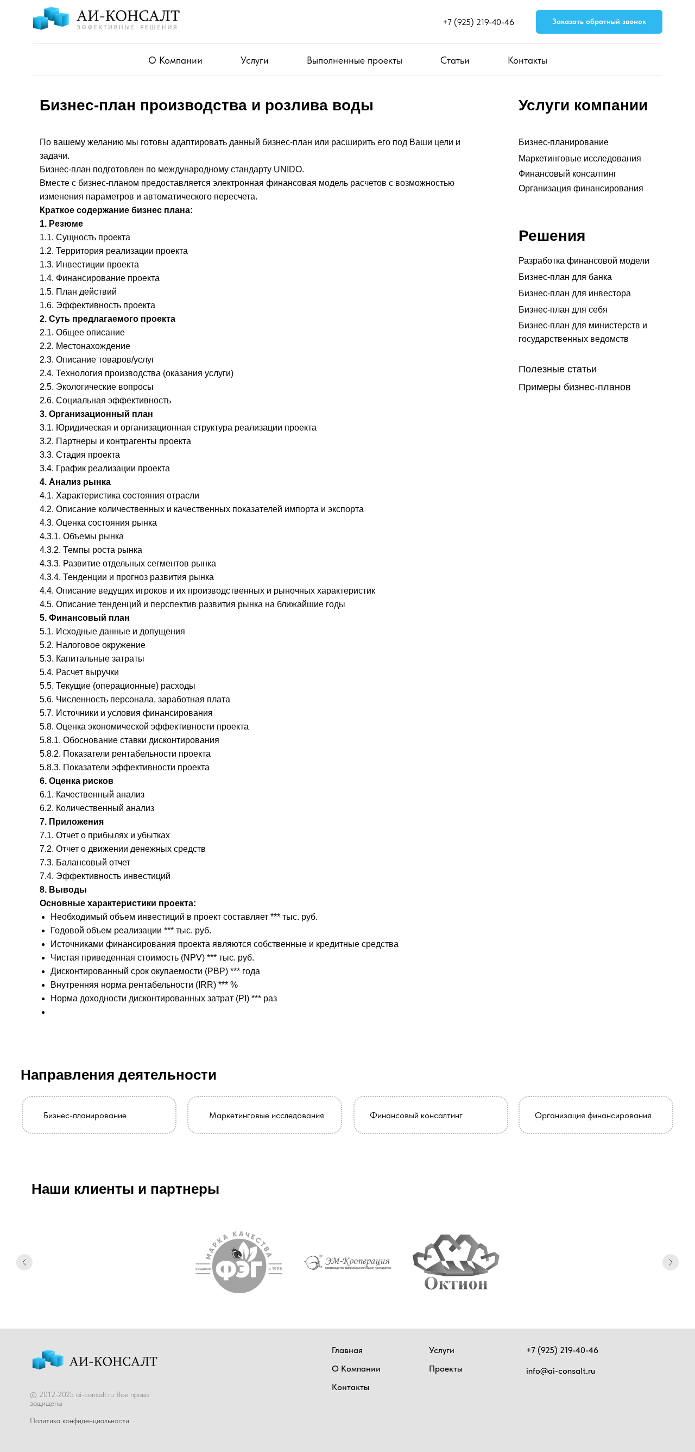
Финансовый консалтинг (568, 173)
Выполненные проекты (354, 60)
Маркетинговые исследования (580, 158)
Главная (347, 1350)
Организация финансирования (581, 188)
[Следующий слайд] (670, 1262)
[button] (599, 22)
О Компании (175, 60)
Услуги (255, 60)
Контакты (527, 60)
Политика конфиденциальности (79, 1420)
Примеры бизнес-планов (575, 387)
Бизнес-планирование (564, 142)
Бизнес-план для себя (563, 309)
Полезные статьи (558, 369)
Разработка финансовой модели (584, 260)
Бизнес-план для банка (565, 277)
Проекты (446, 1368)
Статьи (455, 60)
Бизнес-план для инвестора (575, 293)
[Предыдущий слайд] (24, 1262)
